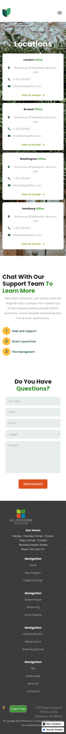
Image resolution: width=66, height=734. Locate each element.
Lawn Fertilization (33, 634)
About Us (33, 683)
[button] (59, 12)
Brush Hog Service (33, 649)
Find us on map (33, 95)
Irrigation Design (33, 580)
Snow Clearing (33, 615)
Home (33, 565)
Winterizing (33, 607)
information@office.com (27, 86)
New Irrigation (33, 573)
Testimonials (33, 676)
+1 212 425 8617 (22, 79)
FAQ (33, 668)
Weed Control (33, 641)
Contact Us (33, 691)
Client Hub (18, 709)
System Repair (33, 599)
